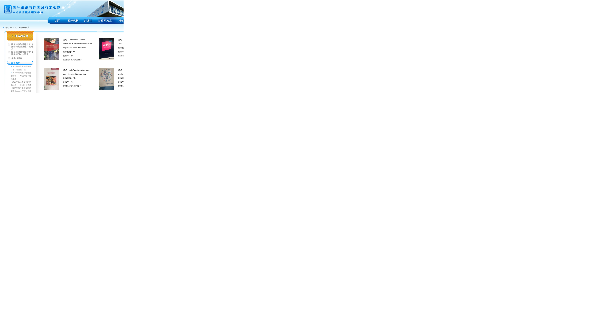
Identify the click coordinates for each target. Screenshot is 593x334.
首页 (16, 27)
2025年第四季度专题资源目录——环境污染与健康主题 (21, 76)
